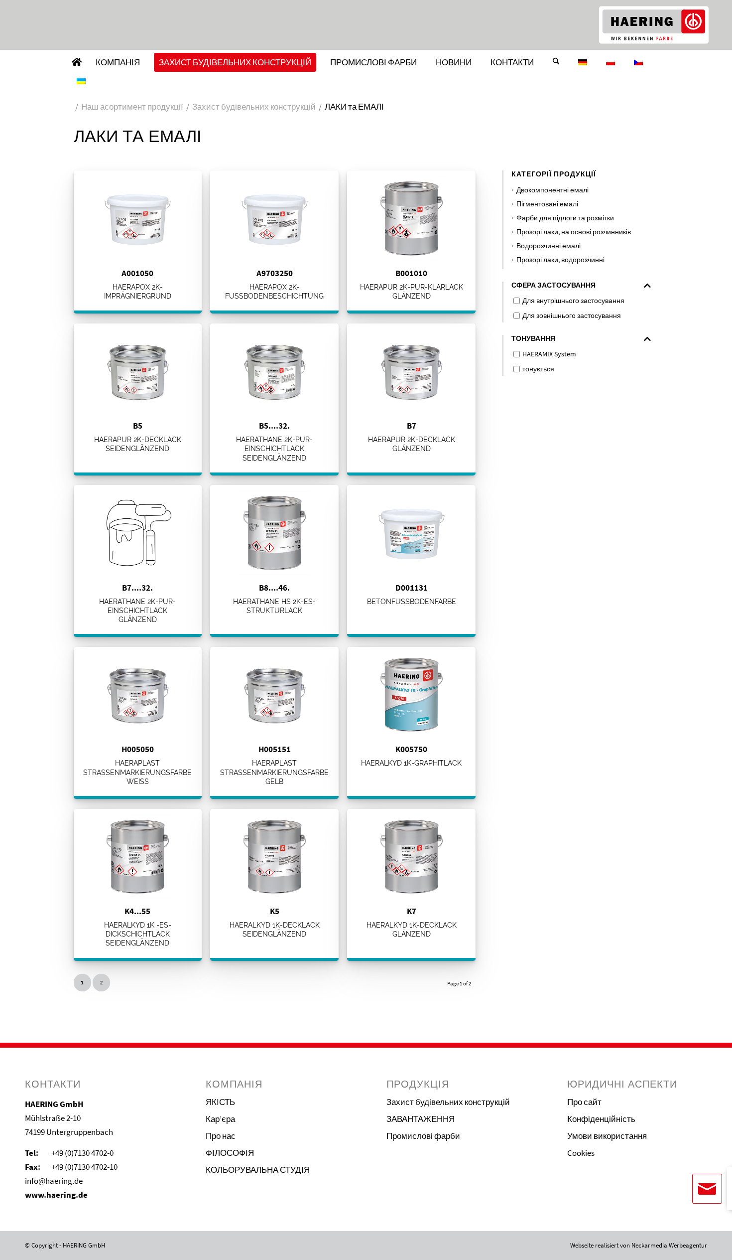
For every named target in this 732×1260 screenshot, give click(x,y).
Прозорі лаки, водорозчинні (560, 260)
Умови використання (607, 1135)
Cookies (581, 1152)
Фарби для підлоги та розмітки (565, 218)
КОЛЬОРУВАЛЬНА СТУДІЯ (258, 1169)
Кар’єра (220, 1118)
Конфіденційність (601, 1118)
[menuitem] (76, 62)
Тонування (533, 338)
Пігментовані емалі (547, 204)
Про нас (221, 1135)
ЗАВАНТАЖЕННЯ (420, 1118)
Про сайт (584, 1102)
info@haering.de (54, 1180)
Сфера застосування (553, 285)
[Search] (556, 62)
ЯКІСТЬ (220, 1102)
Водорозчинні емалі (548, 246)
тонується (538, 368)
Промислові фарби (423, 1135)
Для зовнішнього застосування (571, 315)
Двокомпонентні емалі (552, 190)
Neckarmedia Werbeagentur (669, 1245)
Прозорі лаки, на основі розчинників (573, 232)
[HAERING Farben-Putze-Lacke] (654, 25)
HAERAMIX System (549, 353)
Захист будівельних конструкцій (448, 1102)
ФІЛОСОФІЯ (230, 1152)
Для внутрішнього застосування (573, 300)
